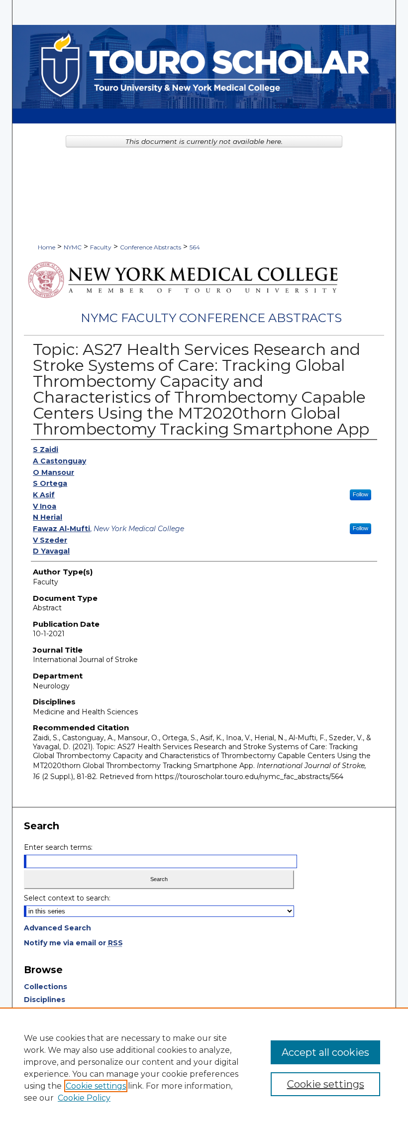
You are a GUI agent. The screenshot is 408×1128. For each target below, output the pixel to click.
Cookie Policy (84, 1098)
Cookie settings (96, 1086)
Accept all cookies (325, 1052)
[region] (204, 1068)
